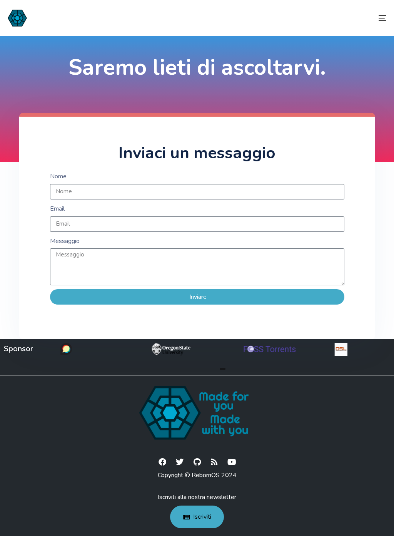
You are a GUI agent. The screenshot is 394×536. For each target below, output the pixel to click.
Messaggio (65, 241)
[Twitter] (179, 462)
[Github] (197, 462)
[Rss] (214, 462)
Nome (58, 176)
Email (57, 208)
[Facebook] (162, 462)
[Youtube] (231, 462)
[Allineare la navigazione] (323, 18)
